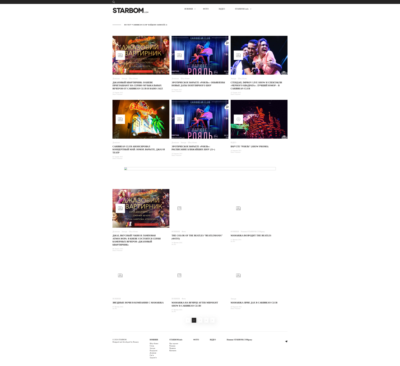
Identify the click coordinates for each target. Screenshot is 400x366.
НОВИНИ (188, 9)
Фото (184, 231)
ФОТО (206, 9)
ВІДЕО (222, 9)
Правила (172, 348)
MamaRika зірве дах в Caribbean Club (254, 303)
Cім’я (152, 355)
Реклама (172, 346)
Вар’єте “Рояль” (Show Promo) (249, 146)
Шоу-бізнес (133, 78)
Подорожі (153, 350)
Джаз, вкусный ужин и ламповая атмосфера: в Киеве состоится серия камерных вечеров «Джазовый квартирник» (136, 240)
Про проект (173, 343)
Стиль (152, 346)
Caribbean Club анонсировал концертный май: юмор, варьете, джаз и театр (138, 149)
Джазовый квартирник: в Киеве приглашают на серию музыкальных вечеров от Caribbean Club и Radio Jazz (137, 85)
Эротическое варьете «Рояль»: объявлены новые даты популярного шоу (198, 84)
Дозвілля (116, 78)
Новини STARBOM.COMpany (253, 231)
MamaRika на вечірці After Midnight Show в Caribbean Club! (195, 304)
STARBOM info (242, 9)
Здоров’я (153, 357)
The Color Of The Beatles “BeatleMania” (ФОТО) (197, 237)
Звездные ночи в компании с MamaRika (138, 303)
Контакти (172, 350)
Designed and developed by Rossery (125, 342)
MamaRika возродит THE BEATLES (251, 235)
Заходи (124, 78)
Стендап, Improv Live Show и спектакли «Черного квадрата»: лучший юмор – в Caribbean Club (256, 85)
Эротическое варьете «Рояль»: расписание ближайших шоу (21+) (193, 148)
